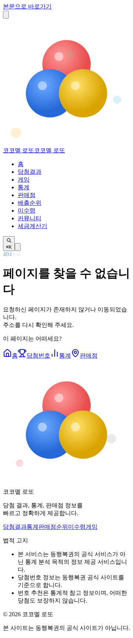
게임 (24, 179)
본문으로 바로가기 (27, 6)
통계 (24, 187)
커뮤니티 (29, 218)
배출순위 (29, 203)
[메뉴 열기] (6, 14)
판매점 (26, 195)
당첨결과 (29, 172)
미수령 (26, 210)
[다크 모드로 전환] (18, 247)
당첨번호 (38, 355)
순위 (62, 527)
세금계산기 (32, 226)
